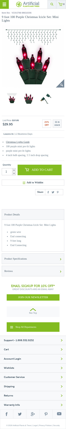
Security (56, 425)
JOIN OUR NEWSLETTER (33, 297)
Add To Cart (42, 170)
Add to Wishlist (35, 182)
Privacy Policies (45, 425)
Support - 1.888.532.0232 (19, 340)
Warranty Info (12, 405)
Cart (6, 349)
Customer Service (14, 377)
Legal (35, 425)
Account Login (12, 359)
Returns (8, 395)
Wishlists (9, 368)
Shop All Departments (25, 327)
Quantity (7, 165)
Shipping (9, 386)
